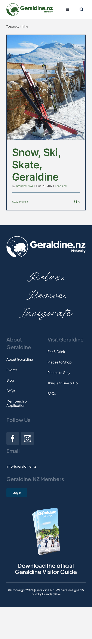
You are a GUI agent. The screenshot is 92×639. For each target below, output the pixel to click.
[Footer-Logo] (46, 237)
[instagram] (27, 438)
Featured (61, 186)
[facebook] (12, 438)
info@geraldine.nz (21, 466)
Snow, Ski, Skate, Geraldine (36, 164)
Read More (19, 202)
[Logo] (29, 5)
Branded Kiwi (24, 186)
